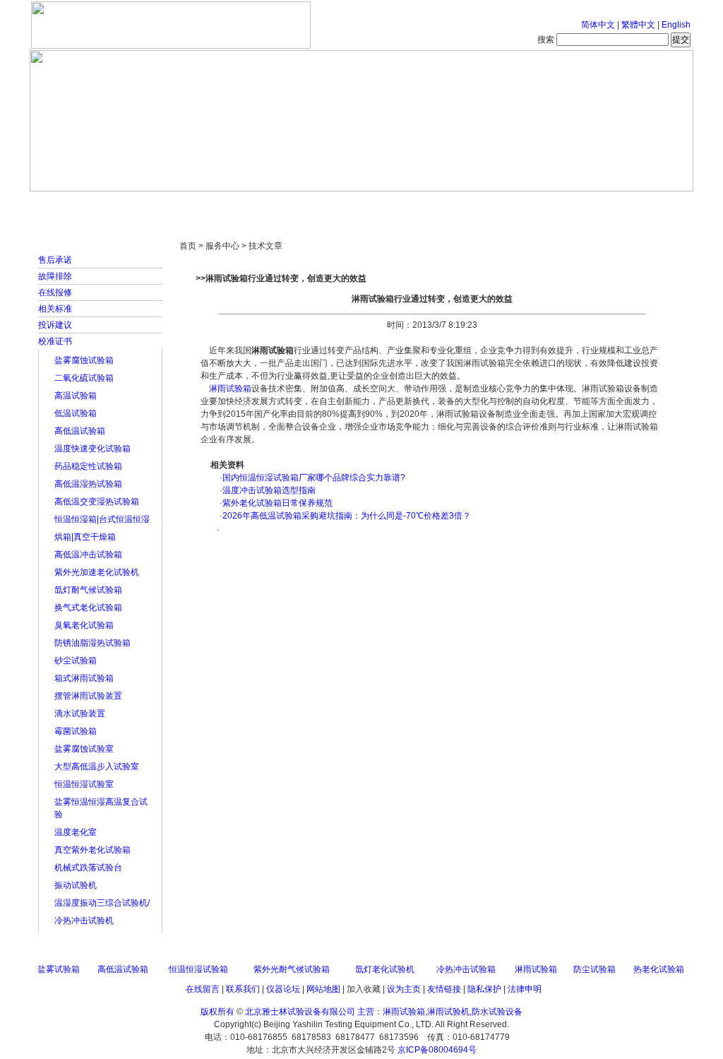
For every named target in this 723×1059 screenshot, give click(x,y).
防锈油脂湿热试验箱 (92, 643)
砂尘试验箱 (75, 660)
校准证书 (55, 341)
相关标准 (55, 309)
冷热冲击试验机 (84, 920)
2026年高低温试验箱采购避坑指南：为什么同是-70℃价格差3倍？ (346, 516)
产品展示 (308, 205)
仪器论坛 (283, 989)
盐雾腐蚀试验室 (84, 749)
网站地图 (323, 989)
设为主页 (404, 989)
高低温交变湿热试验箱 (96, 502)
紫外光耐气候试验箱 (291, 969)
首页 (75, 205)
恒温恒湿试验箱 (198, 969)
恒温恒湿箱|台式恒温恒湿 (102, 519)
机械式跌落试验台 (88, 867)
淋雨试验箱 (230, 389)
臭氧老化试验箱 (84, 625)
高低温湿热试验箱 (88, 484)
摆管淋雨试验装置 (88, 696)
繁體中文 (638, 25)
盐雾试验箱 (58, 969)
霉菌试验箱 (75, 731)
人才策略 (464, 205)
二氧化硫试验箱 (84, 378)
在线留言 (203, 989)
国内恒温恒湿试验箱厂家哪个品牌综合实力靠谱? (313, 478)
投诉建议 (55, 325)
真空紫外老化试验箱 (92, 850)
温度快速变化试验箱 (92, 449)
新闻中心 (231, 205)
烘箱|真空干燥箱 (85, 537)
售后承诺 (55, 260)
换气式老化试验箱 (88, 608)
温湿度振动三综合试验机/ (102, 903)
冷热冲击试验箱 (466, 969)
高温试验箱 (75, 396)
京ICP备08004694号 (437, 1050)
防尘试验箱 (594, 969)
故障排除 (55, 276)
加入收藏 (364, 989)
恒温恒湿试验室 (84, 784)
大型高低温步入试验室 (96, 766)
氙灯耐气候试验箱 (88, 590)
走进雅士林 (153, 205)
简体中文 (598, 25)
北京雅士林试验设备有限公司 (300, 1012)
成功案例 (386, 205)
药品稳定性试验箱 (88, 466)
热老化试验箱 (658, 969)
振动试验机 (75, 885)
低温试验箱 (75, 413)
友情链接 (444, 989)
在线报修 (55, 292)
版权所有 (217, 1012)
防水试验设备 (497, 1012)
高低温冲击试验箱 (88, 555)
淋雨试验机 (448, 1012)
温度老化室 (75, 832)
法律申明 (525, 989)
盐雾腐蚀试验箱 (84, 360)
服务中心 (541, 205)
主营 (365, 1012)
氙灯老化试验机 (384, 969)
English (676, 25)
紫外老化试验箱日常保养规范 (277, 503)
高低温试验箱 (79, 431)
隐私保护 (484, 989)
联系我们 (243, 989)
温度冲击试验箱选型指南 (269, 490)
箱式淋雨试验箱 (84, 678)
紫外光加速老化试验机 (96, 572)
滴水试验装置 (79, 713)
